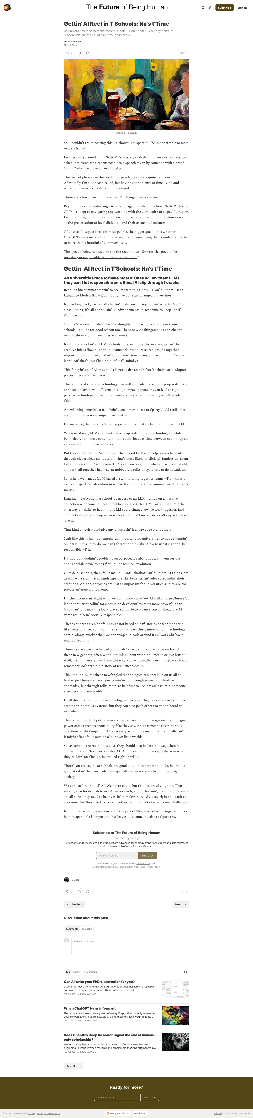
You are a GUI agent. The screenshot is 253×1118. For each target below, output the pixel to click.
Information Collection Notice (125, 866)
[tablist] (79, 929)
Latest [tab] (76, 972)
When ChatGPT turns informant (90, 1008)
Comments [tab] (72, 929)
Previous (77, 904)
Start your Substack (120, 1113)
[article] (126, 990)
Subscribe (224, 7)
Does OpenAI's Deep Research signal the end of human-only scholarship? (109, 1037)
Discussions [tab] (90, 972)
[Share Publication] (210, 7)
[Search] (203, 7)
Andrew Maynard (73, 41)
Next (178, 904)
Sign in (242, 7)
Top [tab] (68, 972)
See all (71, 1066)
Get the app (140, 1113)
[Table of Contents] (3, 559)
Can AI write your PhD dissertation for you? (99, 982)
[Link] (59, 268)
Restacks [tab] (87, 929)
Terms (40, 1113)
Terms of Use (143, 863)
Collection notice (52, 1113)
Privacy (31, 1113)
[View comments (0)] (79, 53)
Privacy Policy (152, 866)
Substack (218, 1113)
